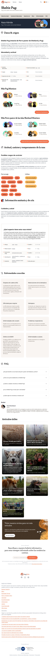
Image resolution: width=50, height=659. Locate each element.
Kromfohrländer (6, 599)
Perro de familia (30, 182)
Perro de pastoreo (30, 186)
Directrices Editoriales (23, 655)
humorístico (12, 182)
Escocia (15, 72)
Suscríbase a (32, 557)
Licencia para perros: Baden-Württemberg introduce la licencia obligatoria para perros (23, 637)
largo (16, 244)
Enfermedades (39, 16)
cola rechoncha (15, 256)
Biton (3, 591)
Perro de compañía (31, 178)
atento (13, 186)
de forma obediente (7, 178)
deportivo (14, 261)
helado (13, 248)
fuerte (21, 260)
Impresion (31, 655)
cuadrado (18, 260)
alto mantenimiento (16, 80)
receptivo (4, 190)
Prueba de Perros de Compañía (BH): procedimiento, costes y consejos (19, 618)
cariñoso (4, 194)
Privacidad (37, 655)
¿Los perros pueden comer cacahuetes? (11, 630)
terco (3, 182)
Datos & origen (5, 16)
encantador (5, 186)
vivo (11, 194)
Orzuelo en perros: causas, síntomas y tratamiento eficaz (16, 634)
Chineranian (5, 602)
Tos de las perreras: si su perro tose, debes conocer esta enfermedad (19, 626)
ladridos (18, 194)
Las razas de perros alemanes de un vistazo (12, 632)
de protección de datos (37, 563)
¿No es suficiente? (25, 545)
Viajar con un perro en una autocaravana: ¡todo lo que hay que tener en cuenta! (21, 628)
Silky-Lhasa (4, 608)
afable (19, 182)
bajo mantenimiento (14, 79)
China (11, 72)
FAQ (47, 16)
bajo (36, 67)
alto (39, 67)
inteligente (13, 190)
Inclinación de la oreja (17, 252)
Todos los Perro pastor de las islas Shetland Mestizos (35, 141)
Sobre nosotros (13, 655)
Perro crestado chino (7, 595)
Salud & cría (27, 16)
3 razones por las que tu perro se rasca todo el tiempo (15, 624)
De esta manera (10, 535)
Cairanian (4, 597)
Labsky (3, 604)
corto (13, 244)
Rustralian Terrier (6, 593)
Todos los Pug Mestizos (42, 112)
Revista (14, 2)
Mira (33, 16)
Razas (20, 2)
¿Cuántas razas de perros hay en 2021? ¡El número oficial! (16, 616)
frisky (17, 178)
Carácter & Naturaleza (16, 16)
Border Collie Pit (6, 589)
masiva (13, 260)
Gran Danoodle (5, 606)
